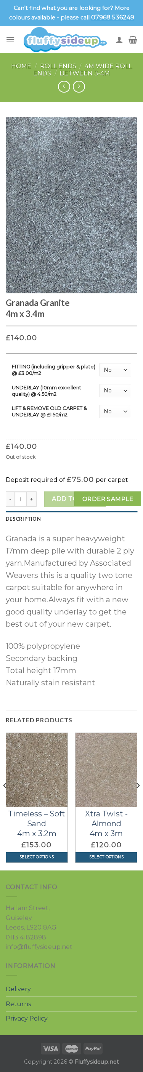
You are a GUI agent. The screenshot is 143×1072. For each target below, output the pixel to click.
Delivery (18, 989)
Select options (36, 856)
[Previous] (5, 801)
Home (21, 66)
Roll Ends (58, 66)
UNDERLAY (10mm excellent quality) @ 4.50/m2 (46, 390)
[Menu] (10, 39)
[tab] (71, 518)
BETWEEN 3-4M (84, 73)
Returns (18, 1004)
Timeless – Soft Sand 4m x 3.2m (36, 823)
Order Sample (107, 498)
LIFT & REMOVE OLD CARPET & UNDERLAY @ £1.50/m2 (49, 411)
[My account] (119, 39)
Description (23, 519)
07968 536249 (112, 17)
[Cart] (133, 39)
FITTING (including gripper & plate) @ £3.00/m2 (53, 369)
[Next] (137, 801)
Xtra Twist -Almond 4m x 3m (106, 823)
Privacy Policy (27, 1018)
